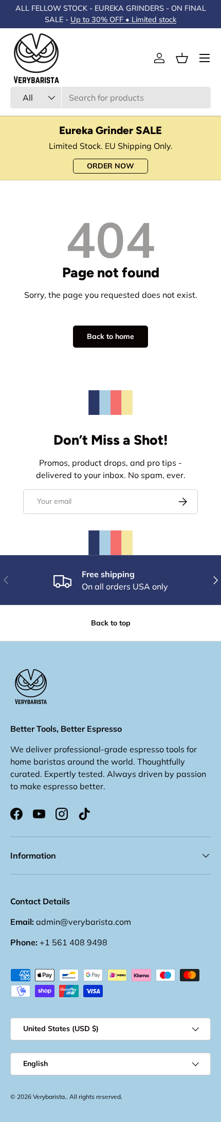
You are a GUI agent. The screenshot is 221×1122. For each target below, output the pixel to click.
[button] (182, 58)
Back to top (111, 622)
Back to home (110, 336)
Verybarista (49, 1096)
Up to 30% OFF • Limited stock (123, 19)
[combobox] (110, 97)
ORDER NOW (110, 165)
